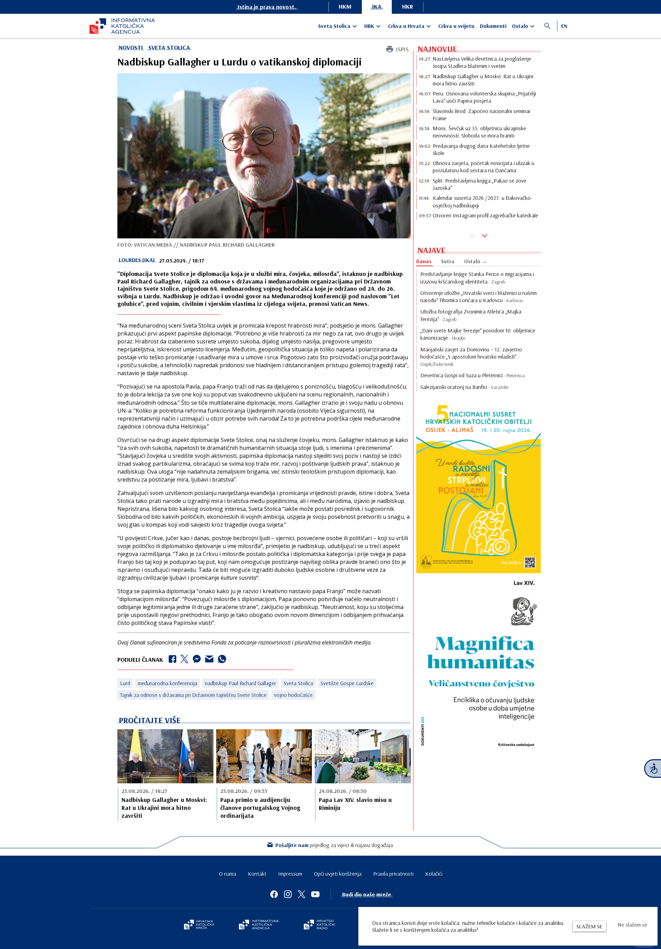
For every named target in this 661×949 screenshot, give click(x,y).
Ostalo (520, 25)
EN (564, 25)
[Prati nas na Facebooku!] (274, 894)
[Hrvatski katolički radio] (319, 925)
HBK (369, 25)
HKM (345, 6)
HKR (407, 6)
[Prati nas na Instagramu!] (288, 894)
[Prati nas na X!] (301, 894)
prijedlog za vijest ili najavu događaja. (334, 845)
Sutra (447, 261)
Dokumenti (493, 25)
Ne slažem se (632, 924)
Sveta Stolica (334, 25)
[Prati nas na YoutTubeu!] (315, 894)
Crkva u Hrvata (406, 25)
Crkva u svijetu (456, 25)
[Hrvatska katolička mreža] (199, 925)
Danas (423, 261)
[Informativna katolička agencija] (259, 925)
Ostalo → (475, 261)
